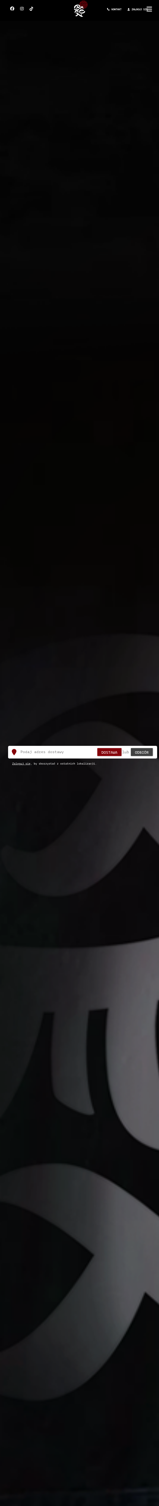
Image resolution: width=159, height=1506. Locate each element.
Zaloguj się (21, 763)
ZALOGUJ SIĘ (140, 9)
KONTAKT (116, 9)
